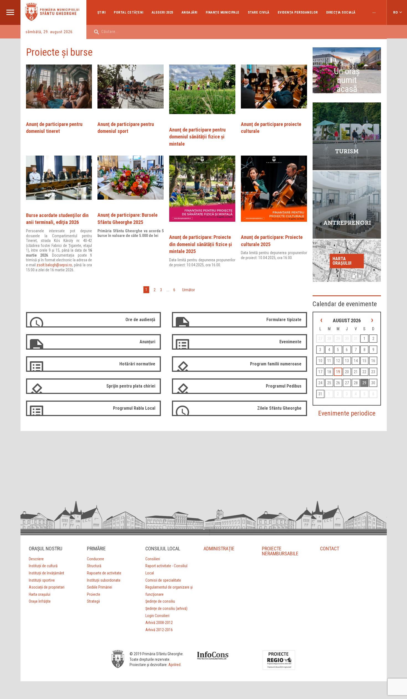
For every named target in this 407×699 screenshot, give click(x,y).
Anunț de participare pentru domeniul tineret (54, 127)
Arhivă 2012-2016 (159, 630)
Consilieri (152, 559)
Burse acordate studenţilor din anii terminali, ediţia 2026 (57, 218)
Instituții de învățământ (46, 573)
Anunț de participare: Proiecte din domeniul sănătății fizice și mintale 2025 (200, 244)
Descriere (36, 559)
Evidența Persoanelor (298, 12)
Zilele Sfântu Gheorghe (279, 408)
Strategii (93, 601)
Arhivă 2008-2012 (159, 622)
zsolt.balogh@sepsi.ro (54, 265)
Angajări (189, 12)
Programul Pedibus (284, 386)
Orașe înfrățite (40, 601)
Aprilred (174, 664)
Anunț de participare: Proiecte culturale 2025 (272, 240)
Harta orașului (342, 261)
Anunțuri (147, 341)
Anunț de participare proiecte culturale (271, 127)
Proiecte (93, 594)
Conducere (95, 559)
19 (338, 372)
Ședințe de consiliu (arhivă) (166, 608)
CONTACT (329, 548)
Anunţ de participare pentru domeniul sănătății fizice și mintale (197, 137)
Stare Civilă (258, 12)
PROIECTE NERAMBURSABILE (280, 551)
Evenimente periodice (346, 413)
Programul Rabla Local (134, 408)
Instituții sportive (42, 580)
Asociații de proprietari (47, 587)
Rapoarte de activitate (104, 573)
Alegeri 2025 (162, 12)
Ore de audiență (140, 319)
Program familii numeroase (276, 364)
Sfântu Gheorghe (58, 14)
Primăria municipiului (59, 10)
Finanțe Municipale (222, 12)
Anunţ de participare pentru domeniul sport (125, 127)
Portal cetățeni (128, 12)
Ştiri (101, 12)
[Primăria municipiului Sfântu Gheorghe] (31, 19)
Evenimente (290, 341)
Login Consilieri (157, 615)
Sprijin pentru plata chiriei (130, 386)
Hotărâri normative (137, 364)
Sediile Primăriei (99, 587)
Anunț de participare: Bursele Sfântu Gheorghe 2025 (127, 218)
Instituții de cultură (43, 566)
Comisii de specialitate (163, 580)
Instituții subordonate (103, 580)
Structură (94, 566)
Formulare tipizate (284, 319)
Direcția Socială (341, 12)
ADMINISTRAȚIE (219, 548)
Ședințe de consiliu (160, 601)
